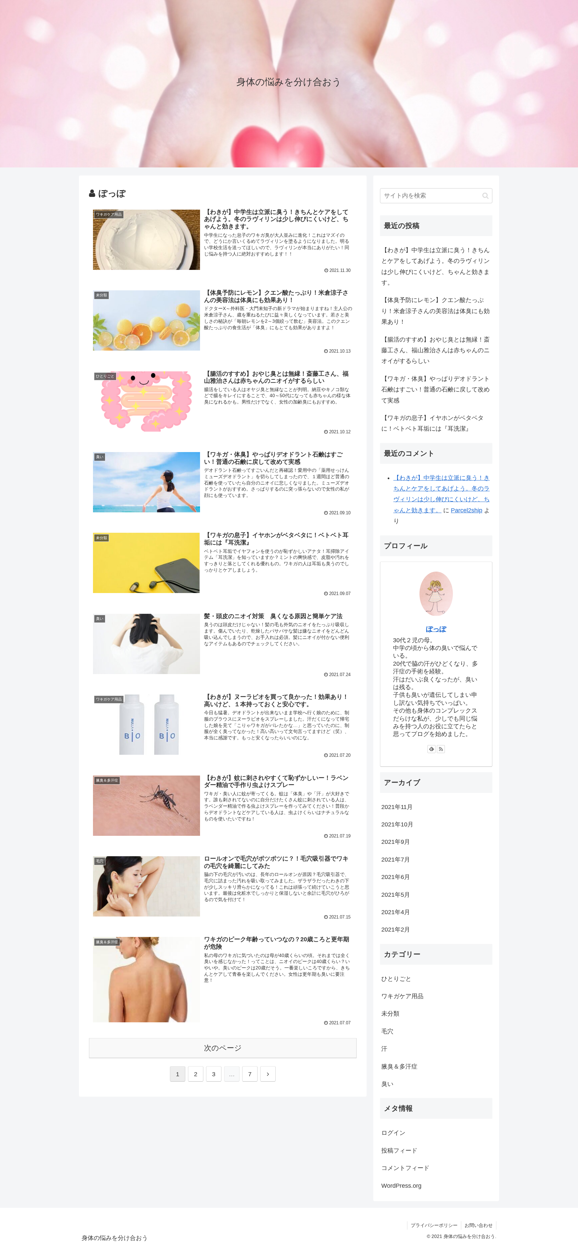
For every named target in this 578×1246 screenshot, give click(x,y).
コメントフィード (405, 1168)
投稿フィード (399, 1150)
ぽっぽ (436, 629)
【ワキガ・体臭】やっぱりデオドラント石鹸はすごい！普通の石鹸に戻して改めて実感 (435, 389)
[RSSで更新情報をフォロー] (441, 749)
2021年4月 (395, 912)
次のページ (223, 1048)
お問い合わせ (479, 1225)
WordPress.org (401, 1185)
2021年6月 (395, 877)
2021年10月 (397, 824)
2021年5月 (395, 894)
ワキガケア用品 (402, 996)
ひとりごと (396, 978)
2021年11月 (397, 807)
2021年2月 (395, 929)
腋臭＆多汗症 (399, 1066)
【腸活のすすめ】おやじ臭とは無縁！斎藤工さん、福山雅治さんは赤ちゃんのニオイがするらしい (435, 350)
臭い (387, 1084)
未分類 (390, 1013)
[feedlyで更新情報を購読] (431, 749)
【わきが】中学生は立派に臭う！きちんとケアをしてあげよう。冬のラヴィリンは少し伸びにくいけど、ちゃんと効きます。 (435, 266)
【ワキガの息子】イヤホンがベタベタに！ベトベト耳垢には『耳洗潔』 (432, 423)
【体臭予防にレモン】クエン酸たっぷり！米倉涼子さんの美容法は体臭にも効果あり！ (435, 311)
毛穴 (387, 1031)
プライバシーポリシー (434, 1225)
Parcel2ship (466, 510)
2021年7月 (395, 859)
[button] (485, 196)
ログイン (393, 1132)
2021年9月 (395, 841)
